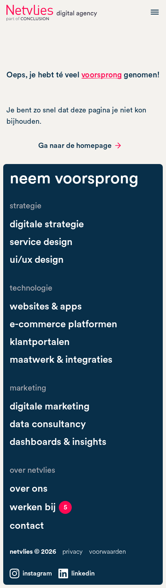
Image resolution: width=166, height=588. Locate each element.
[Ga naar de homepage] (51, 13)
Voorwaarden (107, 552)
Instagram (37, 573)
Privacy (72, 552)
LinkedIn (83, 573)
